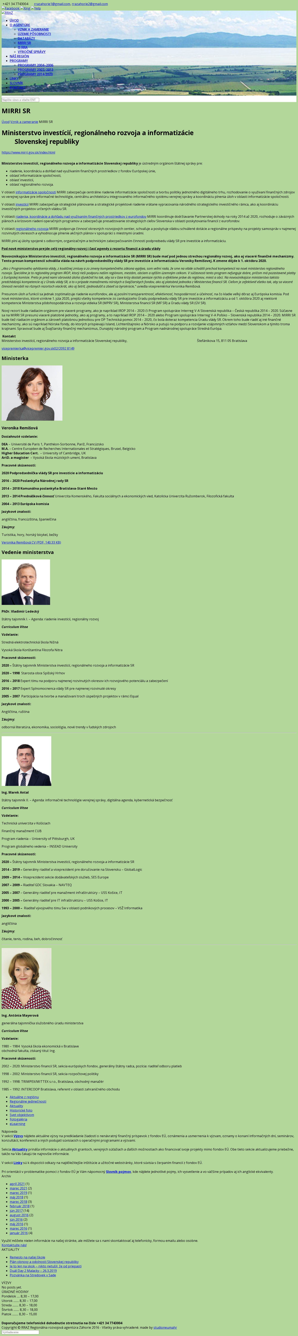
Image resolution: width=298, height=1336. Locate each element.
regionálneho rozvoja (32, 228)
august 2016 (19, 1215)
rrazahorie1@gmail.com (52, 4)
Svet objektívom (22, 1115)
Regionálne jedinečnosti (28, 1101)
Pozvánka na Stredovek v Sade (33, 1275)
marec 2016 (18, 1228)
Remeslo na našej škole (27, 1257)
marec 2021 (18, 1188)
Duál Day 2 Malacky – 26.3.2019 (33, 1270)
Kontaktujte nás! (14, 1245)
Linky (18, 1162)
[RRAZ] (7, 13)
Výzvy (18, 1136)
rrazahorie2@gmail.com (90, 4)
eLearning (17, 1124)
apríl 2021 (17, 1184)
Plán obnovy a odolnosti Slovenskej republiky (44, 1262)
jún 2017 (16, 1210)
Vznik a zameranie (24, 122)
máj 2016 (16, 1224)
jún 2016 (16, 1219)
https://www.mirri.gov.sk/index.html (28, 152)
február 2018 (20, 1206)
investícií (22, 204)
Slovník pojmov (118, 1171)
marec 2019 (18, 1193)
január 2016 (19, 1233)
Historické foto (21, 1110)
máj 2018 (16, 1197)
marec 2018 (18, 1201)
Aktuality (16, 1106)
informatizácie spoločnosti (36, 192)
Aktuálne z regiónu (24, 1097)
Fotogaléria (18, 1119)
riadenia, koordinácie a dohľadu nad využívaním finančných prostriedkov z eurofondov (81, 216)
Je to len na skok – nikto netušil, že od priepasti (45, 1266)
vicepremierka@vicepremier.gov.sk (28, 348)
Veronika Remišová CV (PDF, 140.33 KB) (31, 542)
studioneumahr (165, 1327)
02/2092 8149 (64, 348)
